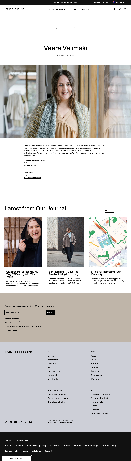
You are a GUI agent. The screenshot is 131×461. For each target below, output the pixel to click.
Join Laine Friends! (85, 245)
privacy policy (90, 250)
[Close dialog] (102, 202)
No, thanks (85, 257)
